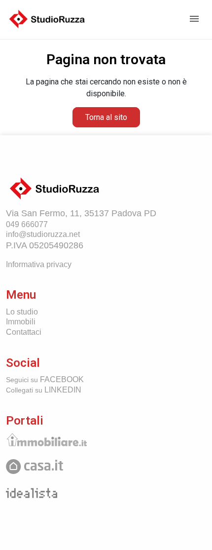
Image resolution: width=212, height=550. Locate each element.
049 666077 (27, 224)
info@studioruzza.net (43, 234)
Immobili (20, 321)
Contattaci (23, 332)
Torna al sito (106, 117)
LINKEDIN (43, 390)
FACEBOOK (45, 379)
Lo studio (22, 312)
